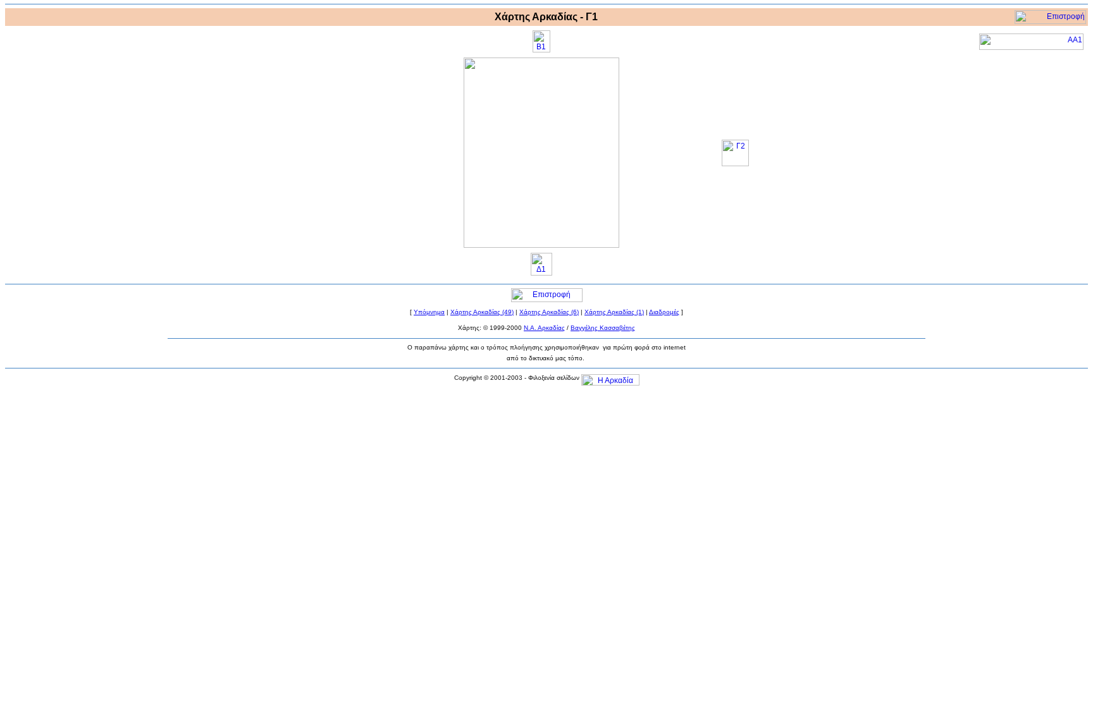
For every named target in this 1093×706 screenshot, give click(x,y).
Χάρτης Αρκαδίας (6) (549, 311)
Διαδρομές (664, 311)
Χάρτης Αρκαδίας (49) (482, 311)
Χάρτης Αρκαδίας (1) (614, 311)
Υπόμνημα (429, 311)
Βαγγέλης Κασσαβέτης (603, 327)
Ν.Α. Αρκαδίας (544, 327)
